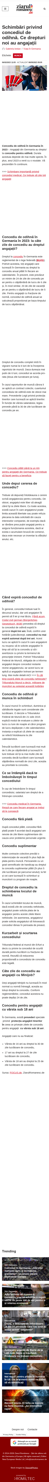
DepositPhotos (31, 1468)
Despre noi (18, 1429)
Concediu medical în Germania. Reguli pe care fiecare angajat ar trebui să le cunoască (23, 808)
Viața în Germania (32, 49)
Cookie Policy (21, 1435)
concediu (18, 256)
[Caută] (45, 9)
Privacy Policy (8, 1435)
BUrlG (40, 260)
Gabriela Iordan (13, 49)
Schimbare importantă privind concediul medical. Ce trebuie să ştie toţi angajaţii (24, 175)
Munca (17, 56)
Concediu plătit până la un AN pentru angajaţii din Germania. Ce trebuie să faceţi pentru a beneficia (24, 472)
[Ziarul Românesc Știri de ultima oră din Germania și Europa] (24, 8)
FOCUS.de (16, 1072)
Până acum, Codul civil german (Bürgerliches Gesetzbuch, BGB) (23, 620)
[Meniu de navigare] (5, 8)
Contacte (32, 1429)
